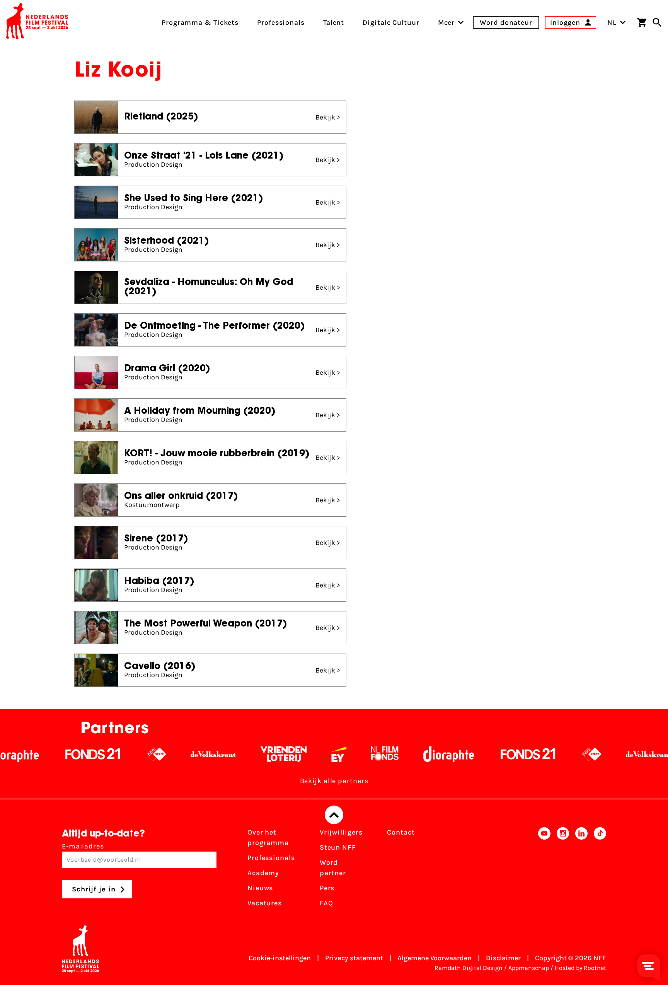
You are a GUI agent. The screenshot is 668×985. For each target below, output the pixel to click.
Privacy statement (354, 958)
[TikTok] (600, 870)
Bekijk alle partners (334, 781)
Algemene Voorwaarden (434, 958)
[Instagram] (563, 870)
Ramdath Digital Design (469, 967)
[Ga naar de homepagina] (37, 22)
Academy (263, 873)
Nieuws (260, 888)
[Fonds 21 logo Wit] (67, 754)
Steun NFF (338, 847)
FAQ (326, 903)
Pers (327, 888)
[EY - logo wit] (313, 754)
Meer (446, 22)
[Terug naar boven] (334, 815)
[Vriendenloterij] (258, 754)
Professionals (271, 858)
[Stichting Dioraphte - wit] (423, 754)
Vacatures (264, 903)
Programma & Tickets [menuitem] (200, 22)
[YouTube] (544, 870)
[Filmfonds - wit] (359, 754)
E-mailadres (83, 846)
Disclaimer (503, 958)
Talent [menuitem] (333, 22)
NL (612, 22)
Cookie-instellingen (280, 958)
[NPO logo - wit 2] (130, 754)
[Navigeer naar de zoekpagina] (657, 22)
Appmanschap (528, 967)
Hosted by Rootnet (580, 967)
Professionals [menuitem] (281, 22)
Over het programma (268, 837)
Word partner (333, 867)
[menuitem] (446, 22)
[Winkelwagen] (641, 22)
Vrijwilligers (341, 832)
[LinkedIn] (581, 870)
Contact (400, 832)
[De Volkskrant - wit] (187, 754)
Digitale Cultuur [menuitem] (391, 22)
